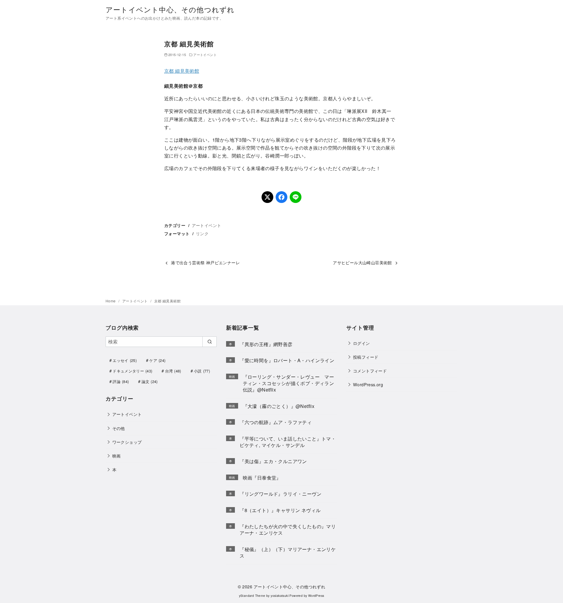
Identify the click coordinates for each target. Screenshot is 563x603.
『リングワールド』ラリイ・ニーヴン (280, 493)
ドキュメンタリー (132, 371)
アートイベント (205, 54)
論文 (150, 381)
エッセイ (125, 360)
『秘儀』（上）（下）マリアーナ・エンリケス (288, 552)
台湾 (173, 371)
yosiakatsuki (280, 595)
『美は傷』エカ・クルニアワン (273, 461)
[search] (209, 341)
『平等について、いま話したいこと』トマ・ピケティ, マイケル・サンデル (288, 441)
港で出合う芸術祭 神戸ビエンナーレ (205, 262)
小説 (202, 371)
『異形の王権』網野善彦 (266, 344)
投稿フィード (365, 357)
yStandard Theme (252, 595)
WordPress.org (368, 384)
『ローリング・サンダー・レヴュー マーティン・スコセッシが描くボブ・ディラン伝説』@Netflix (288, 383)
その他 (118, 428)
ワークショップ (127, 442)
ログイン (361, 343)
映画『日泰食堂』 (262, 477)
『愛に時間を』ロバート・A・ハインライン (287, 360)
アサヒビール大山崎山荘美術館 (362, 262)
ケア (157, 360)
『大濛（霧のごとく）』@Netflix (279, 406)
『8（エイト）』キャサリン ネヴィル (280, 510)
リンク (202, 233)
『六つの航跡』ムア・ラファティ (276, 422)
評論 (121, 381)
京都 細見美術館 (181, 70)
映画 (116, 456)
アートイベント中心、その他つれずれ (170, 9)
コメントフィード (370, 370)
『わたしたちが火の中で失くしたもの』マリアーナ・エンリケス (288, 529)
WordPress (316, 595)
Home (111, 300)
